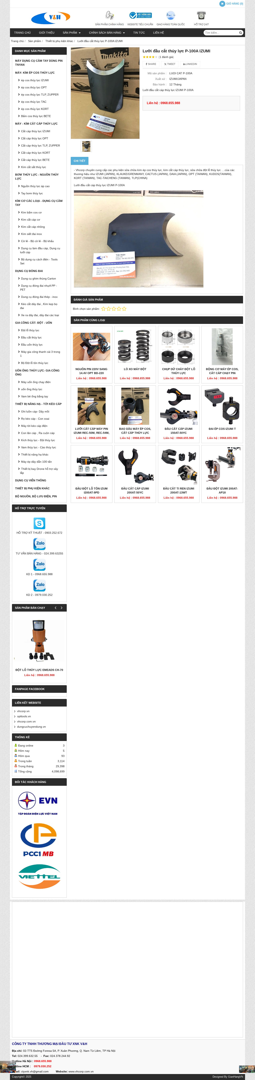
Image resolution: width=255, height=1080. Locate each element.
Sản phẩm (70, 32)
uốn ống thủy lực (31, 389)
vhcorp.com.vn (26, 721)
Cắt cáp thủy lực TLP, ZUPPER (40, 145)
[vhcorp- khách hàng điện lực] (39, 805)
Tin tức (139, 32)
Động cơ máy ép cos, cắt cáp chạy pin (222, 371)
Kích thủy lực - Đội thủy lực (38, 440)
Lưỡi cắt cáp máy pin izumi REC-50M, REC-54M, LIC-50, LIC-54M (91, 432)
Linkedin (191, 64)
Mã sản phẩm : (157, 73)
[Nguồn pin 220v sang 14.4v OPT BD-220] (91, 346)
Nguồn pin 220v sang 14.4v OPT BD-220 (91, 371)
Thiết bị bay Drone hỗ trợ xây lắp (39, 470)
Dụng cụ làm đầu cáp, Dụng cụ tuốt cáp (40, 250)
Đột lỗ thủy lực (30, 330)
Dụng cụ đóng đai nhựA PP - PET (38, 287)
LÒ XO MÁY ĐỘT (135, 369)
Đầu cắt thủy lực (31, 337)
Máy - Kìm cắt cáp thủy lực (36, 123)
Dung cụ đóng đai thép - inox (39, 296)
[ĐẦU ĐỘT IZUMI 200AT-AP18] (222, 466)
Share (151, 64)
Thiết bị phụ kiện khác (32, 488)
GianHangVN (235, 1076)
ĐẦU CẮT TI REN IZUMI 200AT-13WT (178, 490)
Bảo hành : (160, 84)
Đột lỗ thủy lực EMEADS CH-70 (39, 669)
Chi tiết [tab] (79, 160)
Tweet (171, 64)
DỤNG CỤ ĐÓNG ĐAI (29, 271)
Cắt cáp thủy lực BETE (35, 159)
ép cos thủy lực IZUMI (35, 80)
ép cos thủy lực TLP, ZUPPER (40, 94)
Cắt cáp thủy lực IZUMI (35, 131)
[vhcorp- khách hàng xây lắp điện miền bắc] (39, 839)
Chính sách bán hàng (105, 32)
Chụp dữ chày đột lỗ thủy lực (178, 371)
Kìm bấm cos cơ (31, 212)
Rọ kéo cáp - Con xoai (35, 418)
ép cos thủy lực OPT (34, 87)
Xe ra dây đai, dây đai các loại (40, 315)
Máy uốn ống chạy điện (36, 382)
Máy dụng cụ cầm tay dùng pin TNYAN (39, 62)
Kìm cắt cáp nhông (33, 226)
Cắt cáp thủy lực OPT (34, 138)
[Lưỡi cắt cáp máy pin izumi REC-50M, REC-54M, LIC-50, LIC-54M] (91, 406)
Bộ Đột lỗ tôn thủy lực (34, 363)
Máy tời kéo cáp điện (34, 425)
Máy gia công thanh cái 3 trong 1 (40, 353)
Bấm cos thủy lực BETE (36, 116)
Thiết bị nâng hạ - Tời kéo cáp (38, 404)
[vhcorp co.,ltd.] (128, 27)
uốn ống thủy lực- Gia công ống (37, 372)
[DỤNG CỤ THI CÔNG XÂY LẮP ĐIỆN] (8, 1067)
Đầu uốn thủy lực (32, 344)
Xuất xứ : (161, 78)
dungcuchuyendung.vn (31, 726)
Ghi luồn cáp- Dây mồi (35, 411)
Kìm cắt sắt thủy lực (33, 167)
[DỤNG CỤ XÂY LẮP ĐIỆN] (247, 1069)
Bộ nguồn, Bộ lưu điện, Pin (36, 496)
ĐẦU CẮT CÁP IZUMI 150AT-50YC (178, 430)
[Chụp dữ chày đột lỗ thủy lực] (178, 346)
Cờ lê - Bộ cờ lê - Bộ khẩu (37, 241)
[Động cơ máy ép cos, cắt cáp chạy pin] (222, 346)
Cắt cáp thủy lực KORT (35, 152)
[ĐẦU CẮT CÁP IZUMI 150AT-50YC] (178, 406)
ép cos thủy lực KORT (35, 108)
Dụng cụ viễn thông (30, 480)
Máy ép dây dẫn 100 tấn (36, 461)
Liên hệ (158, 32)
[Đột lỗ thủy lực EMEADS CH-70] (39, 641)
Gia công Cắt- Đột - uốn (33, 322)
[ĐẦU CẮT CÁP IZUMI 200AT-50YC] (135, 466)
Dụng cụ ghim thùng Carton (38, 278)
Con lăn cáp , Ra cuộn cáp (38, 433)
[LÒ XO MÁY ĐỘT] (135, 346)
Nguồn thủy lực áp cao (35, 186)
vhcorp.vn (23, 711)
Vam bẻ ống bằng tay (34, 396)
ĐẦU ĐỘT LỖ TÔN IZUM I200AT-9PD (92, 490)
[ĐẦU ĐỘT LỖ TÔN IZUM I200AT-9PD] (91, 466)
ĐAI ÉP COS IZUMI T (222, 428)
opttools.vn (24, 716)
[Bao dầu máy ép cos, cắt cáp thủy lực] (135, 406)
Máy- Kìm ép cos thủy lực (35, 72)
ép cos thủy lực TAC (33, 101)
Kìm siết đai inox (31, 234)
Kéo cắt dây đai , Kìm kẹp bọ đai (38, 306)
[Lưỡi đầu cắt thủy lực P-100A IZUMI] (105, 93)
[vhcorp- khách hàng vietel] (39, 877)
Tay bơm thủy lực (32, 193)
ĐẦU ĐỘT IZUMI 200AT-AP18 (222, 490)
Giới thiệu (46, 32)
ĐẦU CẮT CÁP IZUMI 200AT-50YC (135, 490)
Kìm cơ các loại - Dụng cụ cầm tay (39, 202)
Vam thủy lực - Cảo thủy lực (38, 447)
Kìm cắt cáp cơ (30, 219)
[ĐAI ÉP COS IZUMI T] (222, 406)
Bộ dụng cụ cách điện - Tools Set (39, 261)
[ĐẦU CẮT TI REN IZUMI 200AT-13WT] (178, 466)
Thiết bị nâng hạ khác (34, 454)
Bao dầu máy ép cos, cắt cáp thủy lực (135, 430)
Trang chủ (22, 32)
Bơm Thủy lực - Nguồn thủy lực (37, 176)
